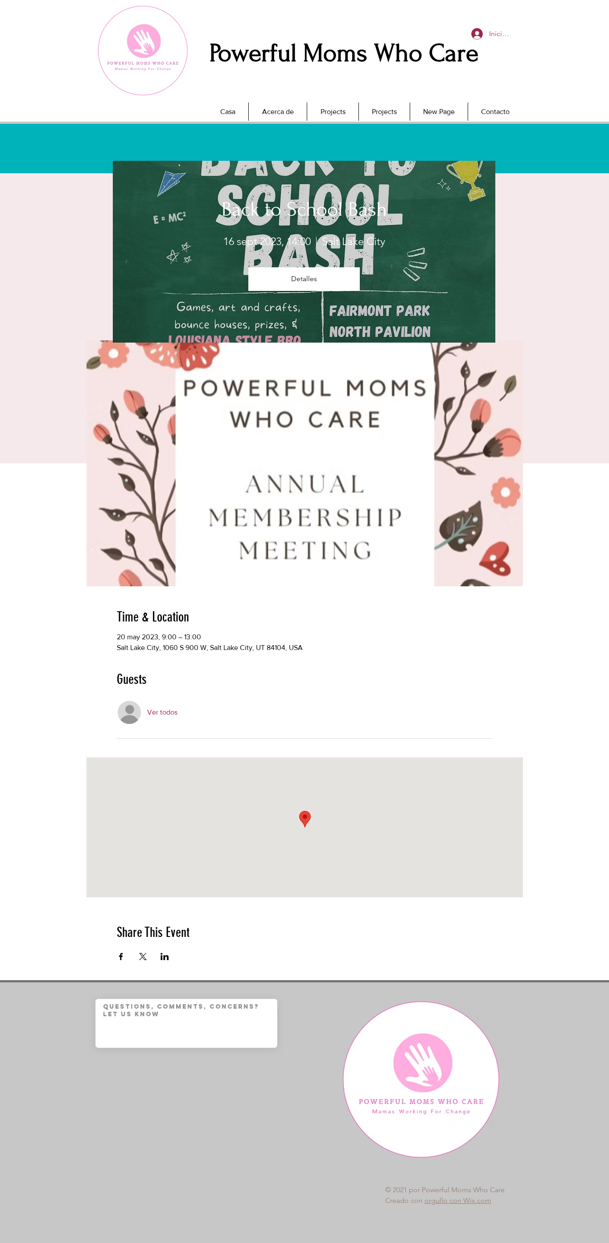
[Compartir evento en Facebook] (121, 956)
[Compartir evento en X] (143, 956)
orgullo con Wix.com (457, 1200)
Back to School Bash (304, 209)
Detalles (304, 278)
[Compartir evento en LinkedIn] (164, 956)
